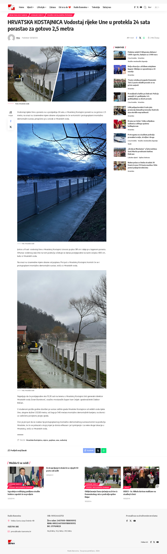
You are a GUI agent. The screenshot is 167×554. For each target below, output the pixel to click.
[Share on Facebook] (136, 38)
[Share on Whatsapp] (144, 38)
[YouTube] (141, 7)
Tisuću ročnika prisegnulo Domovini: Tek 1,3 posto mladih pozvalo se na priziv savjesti (142, 82)
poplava (52, 440)
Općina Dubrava (144, 157)
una (57, 440)
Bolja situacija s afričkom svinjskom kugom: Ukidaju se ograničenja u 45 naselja (142, 68)
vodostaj (63, 440)
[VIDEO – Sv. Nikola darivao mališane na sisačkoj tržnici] (141, 477)
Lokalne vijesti (37, 15)
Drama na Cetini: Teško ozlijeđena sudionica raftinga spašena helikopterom (141, 123)
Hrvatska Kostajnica (18, 15)
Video (127, 487)
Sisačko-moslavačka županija (59, 15)
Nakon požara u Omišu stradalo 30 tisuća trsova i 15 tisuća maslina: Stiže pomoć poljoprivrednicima (142, 165)
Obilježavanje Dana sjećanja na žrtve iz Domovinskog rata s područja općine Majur (101, 494)
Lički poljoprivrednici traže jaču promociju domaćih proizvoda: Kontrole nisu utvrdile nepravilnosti (143, 109)
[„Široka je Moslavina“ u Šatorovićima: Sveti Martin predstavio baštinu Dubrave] (120, 152)
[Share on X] (140, 38)
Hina (18, 38)
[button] (145, 7)
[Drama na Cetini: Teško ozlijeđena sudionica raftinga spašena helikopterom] (120, 124)
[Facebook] (135, 7)
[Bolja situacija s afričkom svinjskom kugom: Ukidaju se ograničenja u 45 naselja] (120, 69)
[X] (137, 7)
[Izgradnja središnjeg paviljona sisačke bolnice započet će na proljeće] (26, 477)
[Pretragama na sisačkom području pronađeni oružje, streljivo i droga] (120, 137)
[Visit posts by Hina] (11, 38)
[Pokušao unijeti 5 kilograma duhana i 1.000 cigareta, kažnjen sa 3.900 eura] (120, 55)
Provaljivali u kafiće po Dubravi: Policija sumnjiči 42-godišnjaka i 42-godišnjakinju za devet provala (143, 96)
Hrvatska (141, 58)
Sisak (129, 144)
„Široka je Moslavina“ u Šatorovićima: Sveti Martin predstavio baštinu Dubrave (142, 151)
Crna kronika (132, 58)
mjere (45, 440)
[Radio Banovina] (11, 7)
